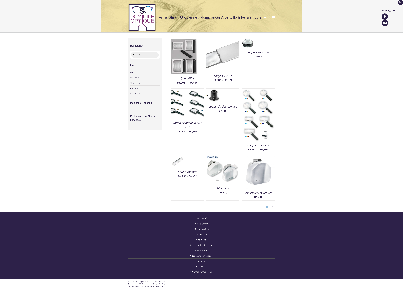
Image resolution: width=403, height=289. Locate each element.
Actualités (136, 93)
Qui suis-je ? (201, 218)
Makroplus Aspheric (258, 192)
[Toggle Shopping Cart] (265, 17)
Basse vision (201, 234)
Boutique (135, 77)
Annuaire (135, 88)
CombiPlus (187, 78)
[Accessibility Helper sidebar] (400, 2)
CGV (161, 286)
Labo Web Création (160, 284)
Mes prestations (201, 229)
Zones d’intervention (202, 255)
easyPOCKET (223, 76)
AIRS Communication (145, 284)
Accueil (134, 72)
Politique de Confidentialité (150, 286)
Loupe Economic (258, 145)
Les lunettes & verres (202, 245)
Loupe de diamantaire (222, 106)
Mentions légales (133, 286)
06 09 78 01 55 (388, 11)
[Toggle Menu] (273, 17)
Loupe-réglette (187, 172)
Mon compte (137, 82)
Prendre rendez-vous (201, 272)
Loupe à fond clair (258, 52)
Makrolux (223, 188)
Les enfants (201, 250)
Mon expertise (201, 223)
